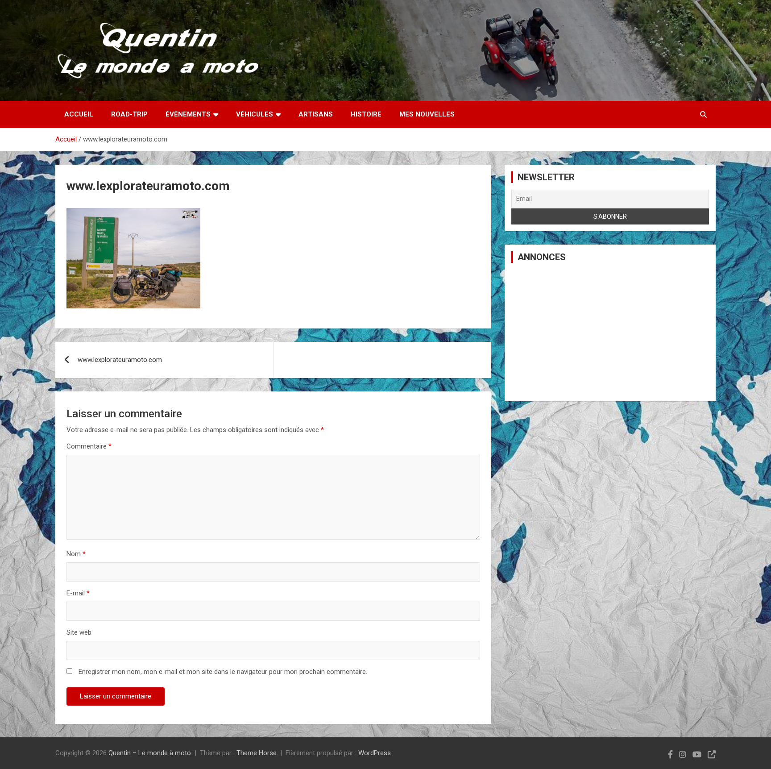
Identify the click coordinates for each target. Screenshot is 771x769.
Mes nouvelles (427, 114)
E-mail (78, 593)
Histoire (366, 114)
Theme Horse (256, 753)
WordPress (374, 753)
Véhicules (254, 114)
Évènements (188, 114)
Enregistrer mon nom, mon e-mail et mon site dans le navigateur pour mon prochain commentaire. (223, 672)
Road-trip (129, 114)
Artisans (315, 114)
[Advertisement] (610, 332)
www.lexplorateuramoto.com (120, 360)
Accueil (78, 114)
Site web (78, 632)
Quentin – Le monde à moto (149, 753)
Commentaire (89, 446)
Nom (76, 554)
